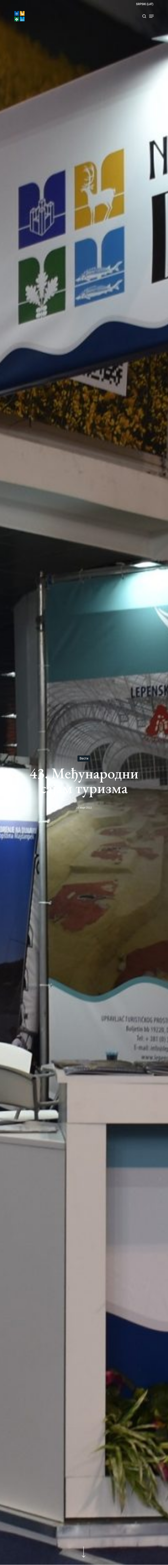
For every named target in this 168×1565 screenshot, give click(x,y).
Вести (83, 758)
